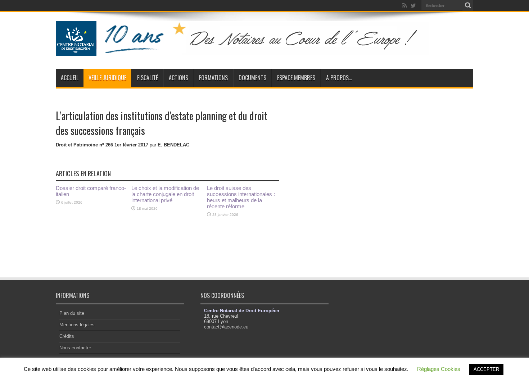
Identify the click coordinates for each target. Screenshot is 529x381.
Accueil (69, 77)
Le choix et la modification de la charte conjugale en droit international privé (165, 194)
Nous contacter (75, 347)
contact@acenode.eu (226, 327)
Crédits (66, 336)
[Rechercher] (467, 5)
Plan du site (71, 313)
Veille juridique (107, 77)
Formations (213, 77)
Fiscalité (147, 77)
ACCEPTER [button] (486, 369)
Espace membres (296, 77)
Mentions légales (77, 324)
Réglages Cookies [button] (438, 369)
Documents (252, 77)
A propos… (339, 77)
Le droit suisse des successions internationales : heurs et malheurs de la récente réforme (241, 197)
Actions (178, 77)
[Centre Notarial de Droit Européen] (249, 50)
